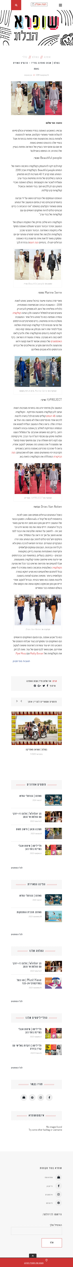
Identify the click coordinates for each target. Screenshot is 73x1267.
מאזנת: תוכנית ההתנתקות (29, 912)
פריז (41, 681)
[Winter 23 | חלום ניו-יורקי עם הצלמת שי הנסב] (53, 812)
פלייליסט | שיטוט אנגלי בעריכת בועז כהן (30, 847)
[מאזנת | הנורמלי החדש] (53, 795)
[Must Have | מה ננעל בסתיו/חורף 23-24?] (53, 979)
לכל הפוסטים (16, 867)
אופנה (47, 57)
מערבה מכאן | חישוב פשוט (29, 829)
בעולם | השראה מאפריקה (36, 749)
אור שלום (47, 681)
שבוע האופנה (32, 681)
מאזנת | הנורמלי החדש (31, 796)
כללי (24, 57)
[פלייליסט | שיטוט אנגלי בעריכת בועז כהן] (53, 845)
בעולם (35, 57)
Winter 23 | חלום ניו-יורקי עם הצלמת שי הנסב (27, 815)
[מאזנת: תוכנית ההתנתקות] (53, 912)
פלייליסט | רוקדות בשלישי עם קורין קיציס (27, 1047)
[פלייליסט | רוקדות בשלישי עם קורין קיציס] (53, 1045)
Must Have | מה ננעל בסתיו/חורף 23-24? (29, 982)
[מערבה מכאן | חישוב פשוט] (53, 829)
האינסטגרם (56, 341)
